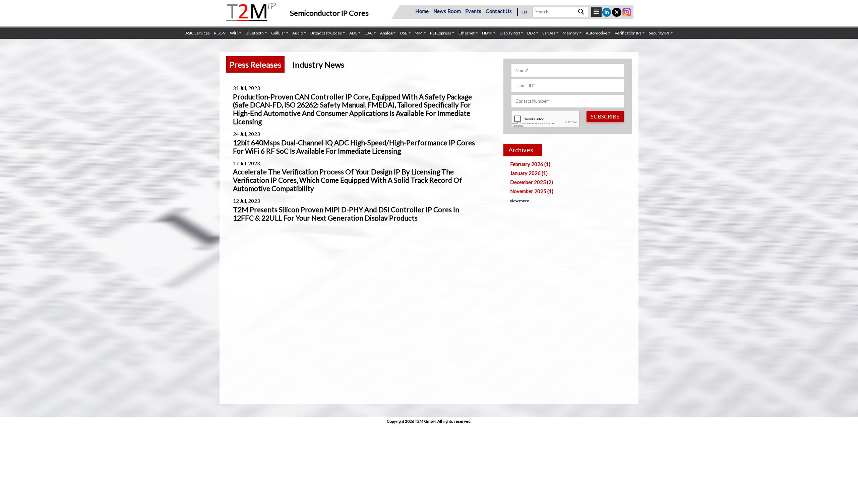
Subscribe (605, 116)
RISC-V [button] (220, 32)
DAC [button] (369, 32)
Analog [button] (386, 32)
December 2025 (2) (531, 182)
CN (524, 12)
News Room (447, 11)
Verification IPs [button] (628, 32)
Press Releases (255, 64)
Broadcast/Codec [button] (326, 32)
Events (473, 11)
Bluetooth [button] (255, 32)
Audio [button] (297, 32)
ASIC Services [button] (197, 32)
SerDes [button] (548, 32)
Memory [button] (570, 32)
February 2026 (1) (530, 164)
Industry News (318, 64)
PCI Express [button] (440, 32)
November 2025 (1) (531, 191)
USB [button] (404, 32)
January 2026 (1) (529, 173)
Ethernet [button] (466, 32)
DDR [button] (531, 32)
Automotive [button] (596, 32)
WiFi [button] (234, 32)
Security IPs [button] (659, 32)
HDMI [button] (487, 32)
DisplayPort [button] (510, 32)
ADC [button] (353, 32)
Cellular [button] (278, 32)
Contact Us (499, 11)
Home (422, 11)
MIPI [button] (419, 32)
